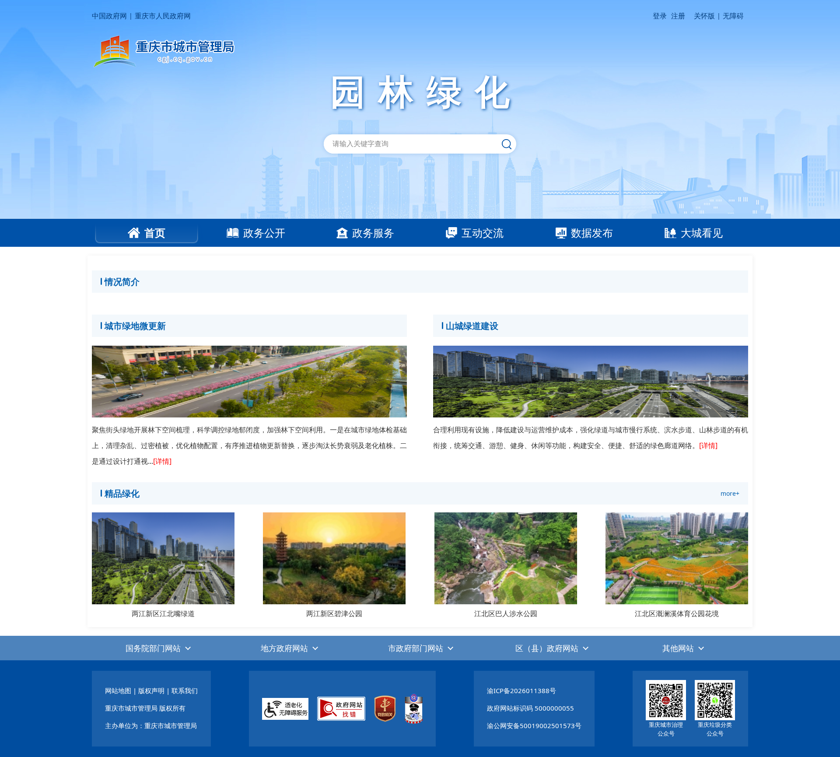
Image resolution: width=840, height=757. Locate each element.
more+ (730, 493)
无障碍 (733, 16)
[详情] (162, 461)
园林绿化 (426, 90)
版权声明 (151, 690)
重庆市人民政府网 (163, 16)
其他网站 (678, 648)
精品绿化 (122, 493)
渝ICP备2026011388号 (521, 690)
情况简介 (122, 281)
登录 (660, 16)
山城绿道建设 (472, 326)
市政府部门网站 (415, 648)
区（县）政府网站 (546, 648)
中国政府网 (109, 16)
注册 (678, 16)
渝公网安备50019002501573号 (534, 725)
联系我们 (185, 690)
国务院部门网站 (153, 648)
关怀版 (704, 16)
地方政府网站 (284, 648)
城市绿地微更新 (135, 326)
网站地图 (118, 690)
